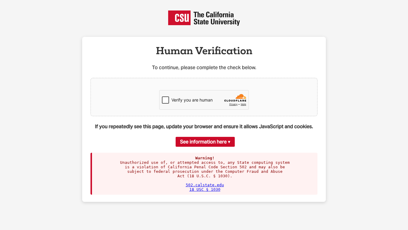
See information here (203, 142)
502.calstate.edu (205, 185)
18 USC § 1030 (204, 189)
